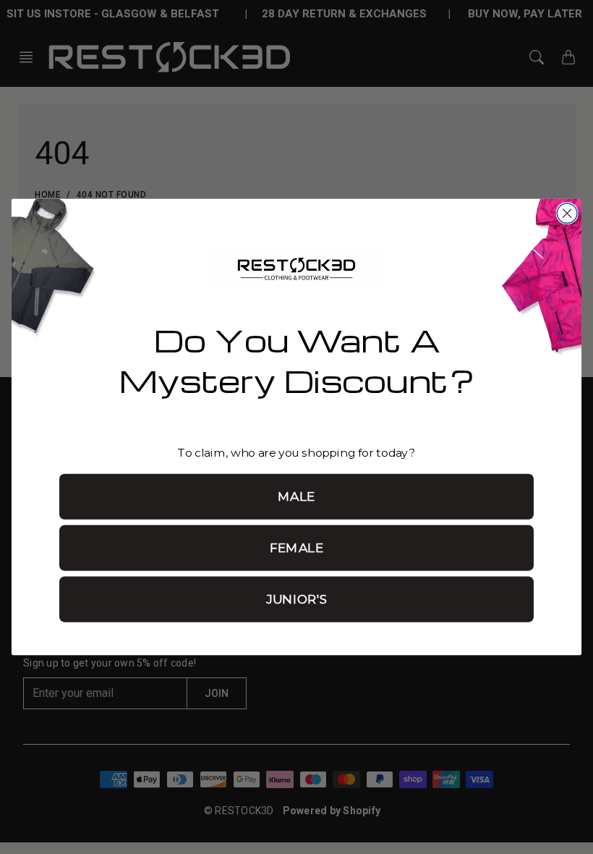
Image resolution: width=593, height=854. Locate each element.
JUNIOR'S (296, 598)
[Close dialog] (567, 213)
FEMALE (297, 547)
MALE (296, 496)
